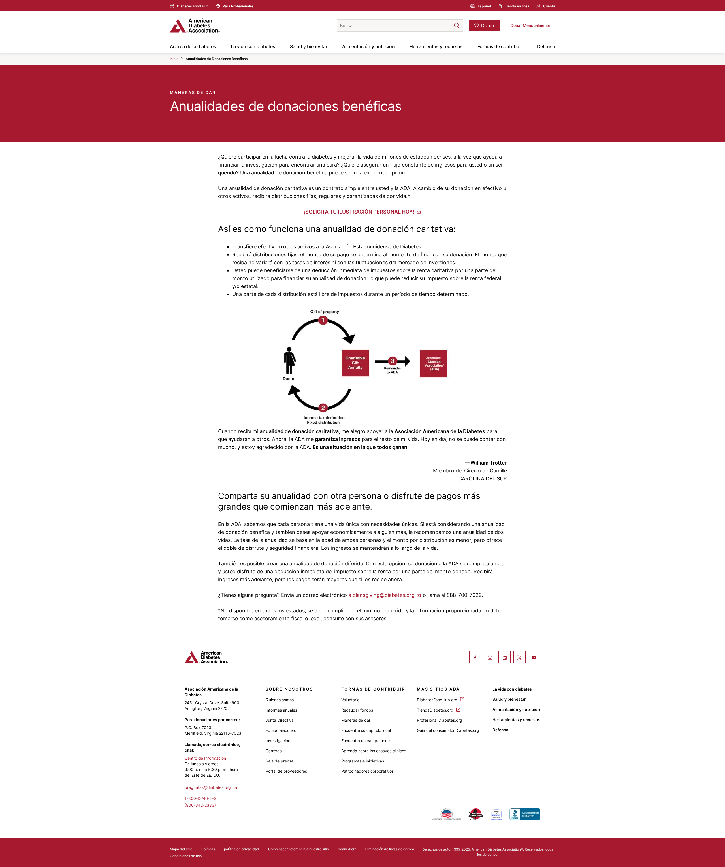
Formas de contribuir (499, 46)
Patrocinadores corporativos (367, 771)
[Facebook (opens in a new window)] (475, 657)
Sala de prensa (279, 761)
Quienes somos (280, 699)
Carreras (274, 750)
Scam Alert (347, 849)
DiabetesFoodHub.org (438, 699)
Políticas (208, 849)
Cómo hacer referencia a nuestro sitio (298, 849)
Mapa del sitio (181, 849)
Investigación (278, 740)
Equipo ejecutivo (281, 730)
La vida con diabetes (253, 46)
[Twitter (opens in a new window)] (519, 657)
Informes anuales (281, 710)
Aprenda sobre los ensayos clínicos (373, 750)
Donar (487, 25)
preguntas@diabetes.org (208, 787)
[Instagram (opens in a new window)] (490, 657)
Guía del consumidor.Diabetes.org (448, 730)
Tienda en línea (517, 6)
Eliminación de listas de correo (389, 849)
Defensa (546, 46)
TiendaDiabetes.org (436, 710)
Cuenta (549, 6)
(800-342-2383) (200, 805)
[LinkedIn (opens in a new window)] (504, 657)
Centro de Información (205, 758)
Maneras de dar (355, 720)
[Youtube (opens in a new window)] (534, 657)
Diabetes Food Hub (193, 6)
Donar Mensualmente (530, 25)
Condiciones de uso (186, 856)
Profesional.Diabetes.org (439, 720)
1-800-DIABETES (200, 798)
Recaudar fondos (357, 710)
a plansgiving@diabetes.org (381, 595)
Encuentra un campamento (366, 740)
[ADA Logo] (215, 25)
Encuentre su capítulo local (366, 730)
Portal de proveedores (286, 771)
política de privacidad (241, 849)
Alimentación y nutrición (368, 46)
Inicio (174, 59)
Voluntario (350, 699)
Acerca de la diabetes (193, 46)
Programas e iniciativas (362, 761)
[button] (445, 25)
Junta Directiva (280, 720)
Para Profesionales (238, 6)
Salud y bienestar (308, 46)
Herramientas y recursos (436, 46)
